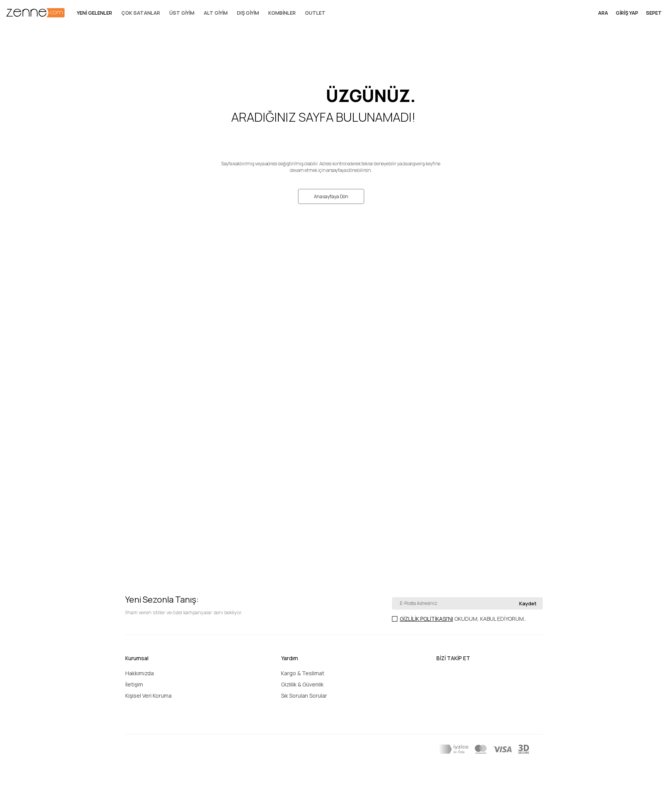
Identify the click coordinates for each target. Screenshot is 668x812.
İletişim (134, 684)
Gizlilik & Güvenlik (302, 684)
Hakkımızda (139, 673)
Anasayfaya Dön (331, 196)
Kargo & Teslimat (302, 673)
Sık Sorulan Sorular (304, 695)
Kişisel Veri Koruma (148, 695)
